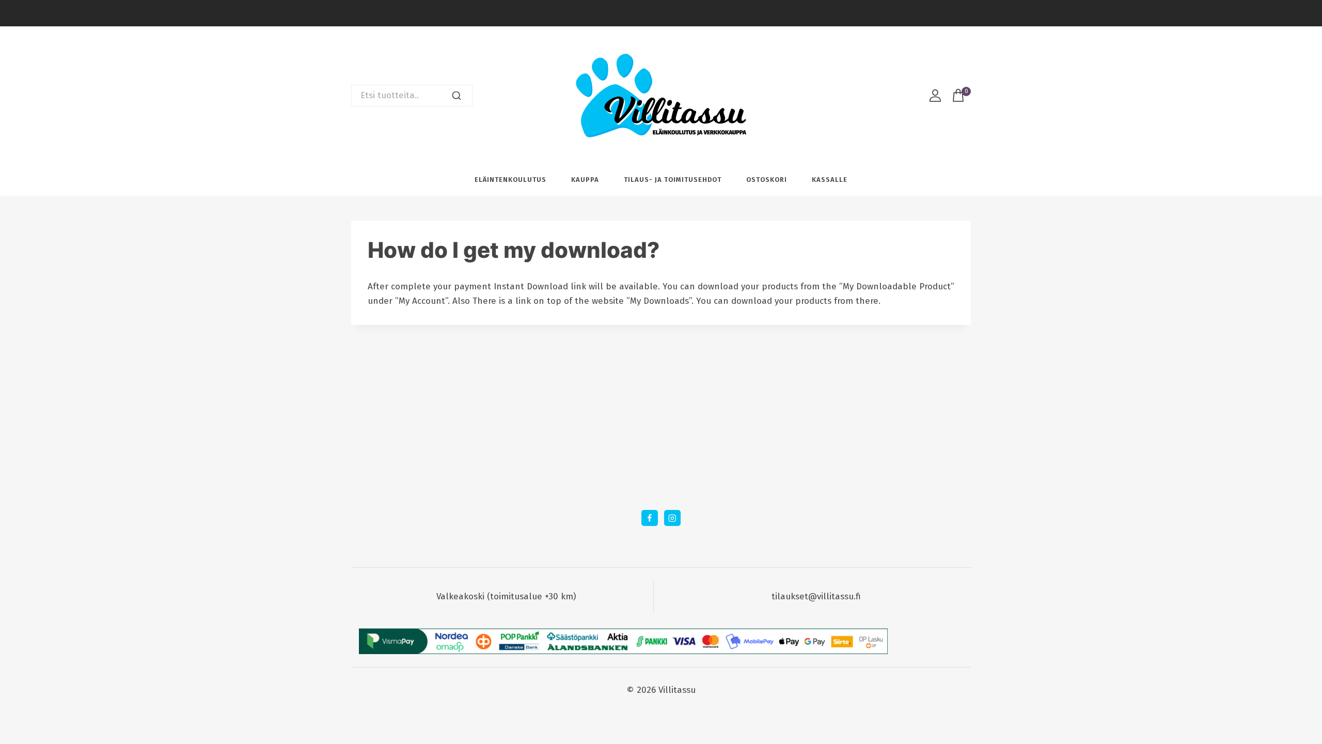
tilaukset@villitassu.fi (816, 596)
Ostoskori (766, 179)
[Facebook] (649, 518)
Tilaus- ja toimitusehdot (672, 179)
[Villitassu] (661, 95)
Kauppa (585, 179)
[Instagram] (672, 518)
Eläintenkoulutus (510, 179)
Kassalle (829, 179)
